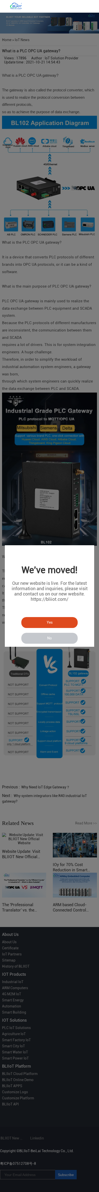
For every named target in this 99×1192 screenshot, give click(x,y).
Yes (50, 622)
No (49, 638)
